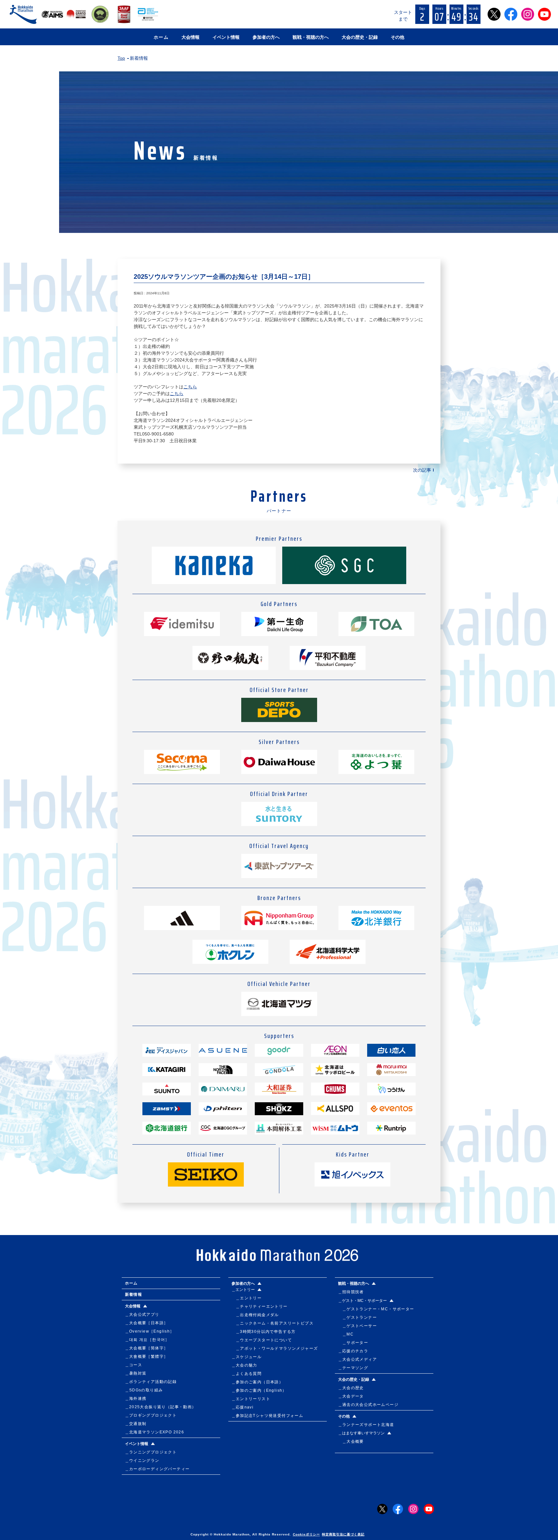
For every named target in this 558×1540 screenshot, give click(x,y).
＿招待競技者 (351, 1292)
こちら (190, 386)
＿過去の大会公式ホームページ (368, 1404)
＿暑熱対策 (136, 1373)
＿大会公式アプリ (142, 1314)
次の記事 (422, 470)
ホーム (161, 37)
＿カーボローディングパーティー (157, 1469)
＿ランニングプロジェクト (151, 1452)
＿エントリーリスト (251, 1399)
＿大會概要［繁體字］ (146, 1356)
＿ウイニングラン (142, 1460)
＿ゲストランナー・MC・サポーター (376, 1309)
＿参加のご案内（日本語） (258, 1382)
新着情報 (133, 1294)
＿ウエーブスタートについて (262, 1340)
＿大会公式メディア (357, 1359)
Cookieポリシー (306, 1534)
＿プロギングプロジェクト (151, 1415)
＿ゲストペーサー (357, 1326)
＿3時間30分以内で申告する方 (264, 1331)
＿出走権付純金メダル (255, 1315)
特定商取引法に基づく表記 (343, 1534)
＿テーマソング (353, 1368)
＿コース (133, 1365)
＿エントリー (247, 1298)
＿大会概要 (351, 1441)
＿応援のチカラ (353, 1351)
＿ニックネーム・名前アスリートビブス (273, 1323)
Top (121, 58)
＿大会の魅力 (244, 1365)
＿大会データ (351, 1396)
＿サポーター (353, 1342)
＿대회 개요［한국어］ (147, 1339)
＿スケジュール (247, 1357)
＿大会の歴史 (351, 1388)
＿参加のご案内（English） (259, 1390)
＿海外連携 (136, 1398)
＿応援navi (243, 1407)
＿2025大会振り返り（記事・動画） (160, 1407)
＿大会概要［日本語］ (146, 1323)
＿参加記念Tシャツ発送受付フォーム (268, 1415)
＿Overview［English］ (149, 1331)
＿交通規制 (136, 1423)
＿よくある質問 (247, 1373)
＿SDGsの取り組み (144, 1390)
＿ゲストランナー (357, 1317)
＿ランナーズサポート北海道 (366, 1424)
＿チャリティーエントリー (260, 1306)
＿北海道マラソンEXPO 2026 (154, 1432)
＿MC (346, 1334)
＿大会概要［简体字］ (146, 1348)
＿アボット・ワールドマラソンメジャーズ (275, 1348)
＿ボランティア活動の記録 (151, 1381)
